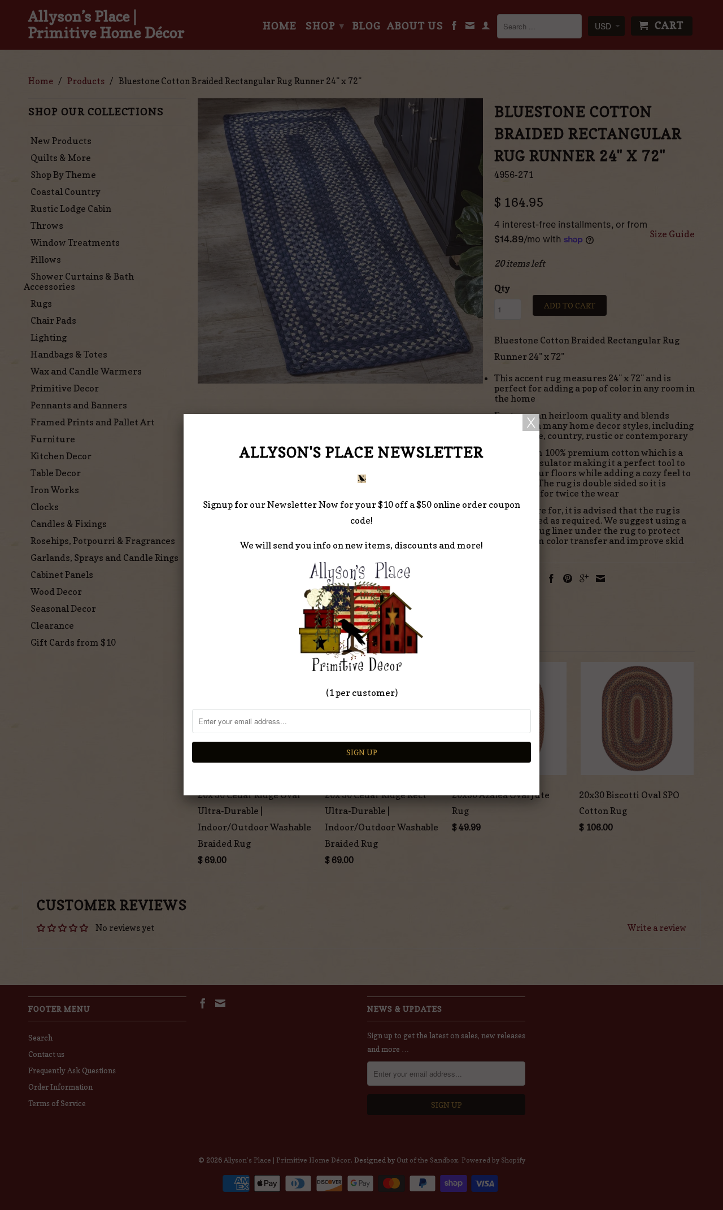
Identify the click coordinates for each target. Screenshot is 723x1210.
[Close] (530, 422)
